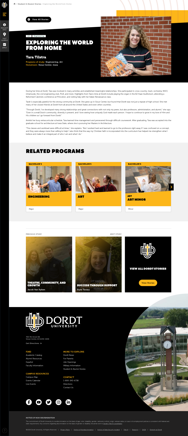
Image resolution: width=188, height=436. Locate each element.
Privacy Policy (65, 430)
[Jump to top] (4, 431)
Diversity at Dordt (156, 430)
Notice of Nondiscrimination (84, 430)
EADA (144, 430)
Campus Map (32, 377)
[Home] (14, 4)
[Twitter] (49, 402)
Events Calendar (33, 380)
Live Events (31, 384)
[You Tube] (39, 402)
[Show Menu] (4, 14)
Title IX (126, 430)
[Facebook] (29, 402)
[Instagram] (58, 402)
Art (29, 36)
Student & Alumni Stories (29, 4)
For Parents (68, 358)
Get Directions (32, 343)
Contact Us (68, 387)
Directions (67, 384)
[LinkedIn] (68, 402)
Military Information (72, 365)
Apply (4, 48)
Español (29, 362)
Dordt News (68, 355)
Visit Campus (4, 39)
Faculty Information (34, 365)
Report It (135, 430)
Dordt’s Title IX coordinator (112, 424)
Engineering (39, 36)
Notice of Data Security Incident (108, 430)
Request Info (4, 29)
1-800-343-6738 (71, 380)
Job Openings (69, 362)
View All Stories (40, 19)
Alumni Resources (34, 358)
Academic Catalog (34, 355)
